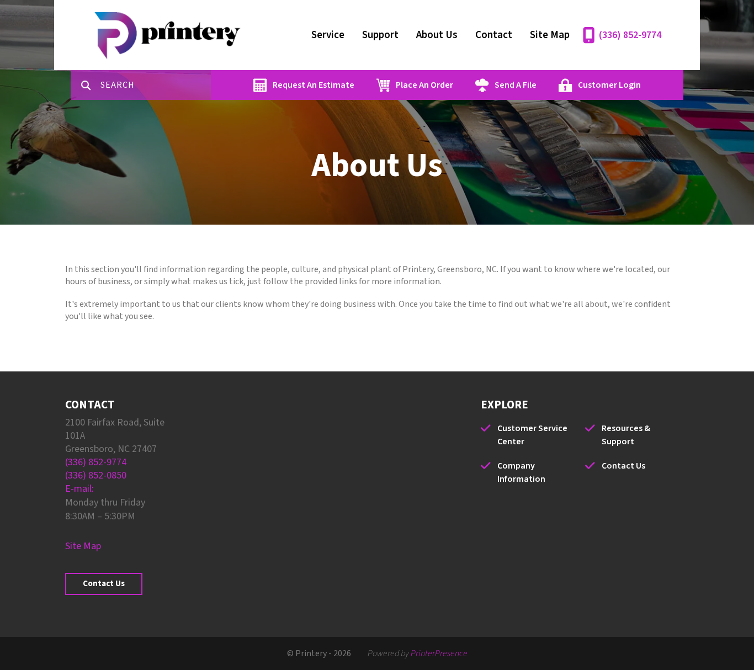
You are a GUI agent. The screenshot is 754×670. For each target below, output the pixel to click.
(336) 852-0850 (95, 475)
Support (380, 35)
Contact (493, 35)
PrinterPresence (439, 653)
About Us (437, 35)
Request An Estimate (313, 85)
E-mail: (79, 489)
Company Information (521, 472)
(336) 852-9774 (630, 35)
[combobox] (155, 85)
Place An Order (424, 85)
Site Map (550, 35)
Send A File (516, 85)
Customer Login (609, 85)
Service (327, 35)
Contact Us (104, 583)
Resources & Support (626, 435)
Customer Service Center (532, 435)
